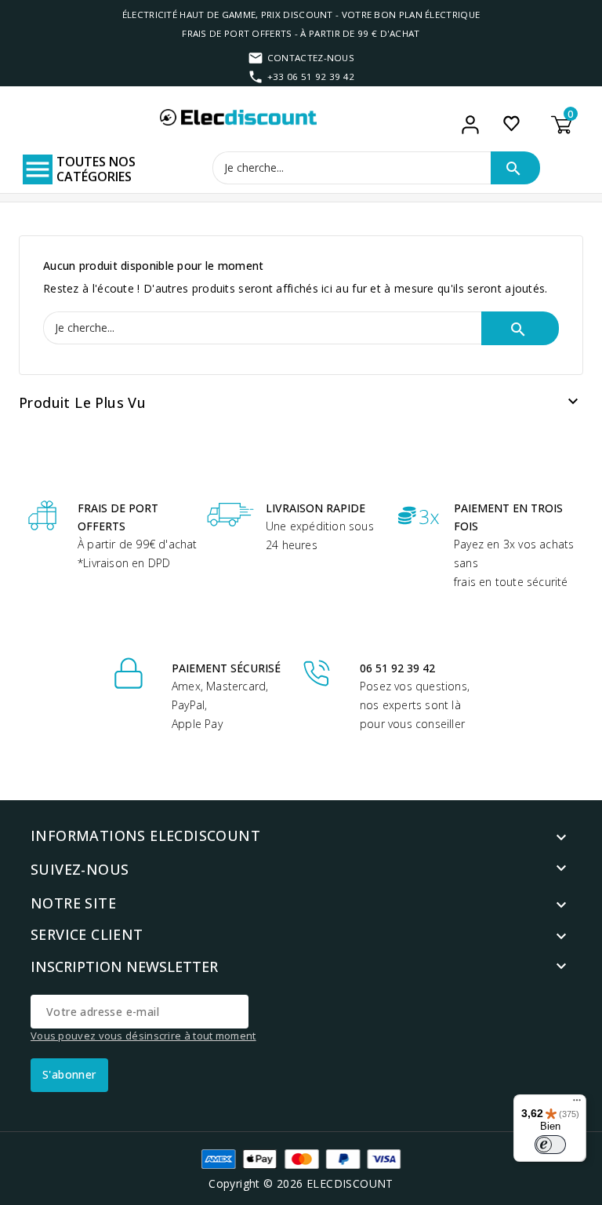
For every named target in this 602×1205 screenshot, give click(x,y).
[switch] (550, 1144)
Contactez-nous (310, 58)
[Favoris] (511, 123)
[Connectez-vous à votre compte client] (471, 125)
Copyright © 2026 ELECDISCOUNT (301, 1183)
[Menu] (577, 1103)
